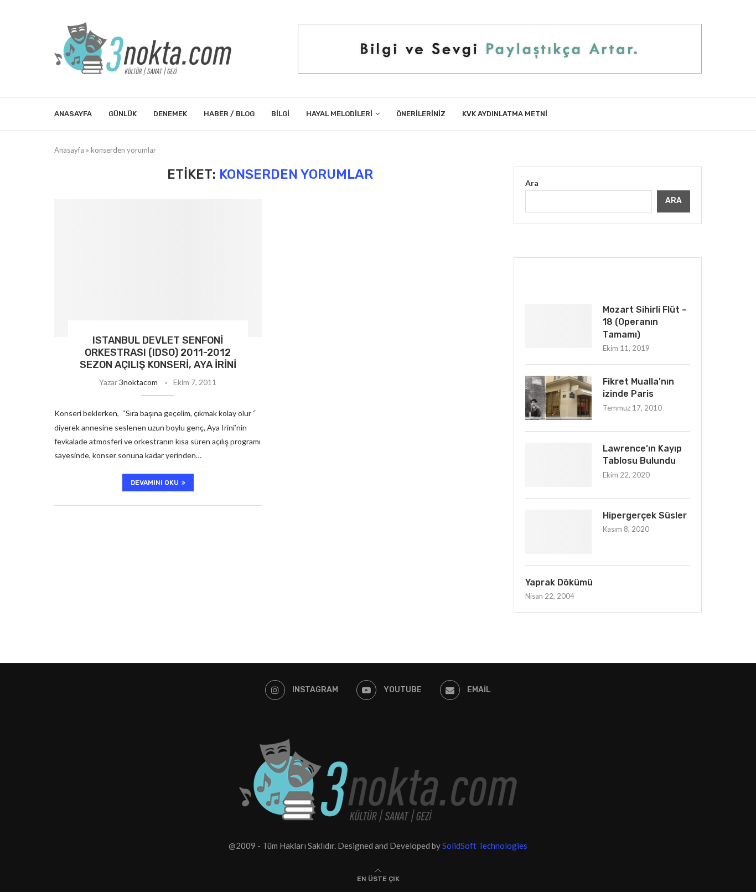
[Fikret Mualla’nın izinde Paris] (558, 398)
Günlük (122, 114)
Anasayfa (73, 114)
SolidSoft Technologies (484, 845)
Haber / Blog (229, 114)
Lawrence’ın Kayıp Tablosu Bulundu (642, 454)
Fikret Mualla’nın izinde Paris (638, 387)
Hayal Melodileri (339, 114)
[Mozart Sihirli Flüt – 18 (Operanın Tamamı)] (558, 326)
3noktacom (138, 382)
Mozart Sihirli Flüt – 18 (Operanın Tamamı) (645, 322)
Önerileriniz (421, 114)
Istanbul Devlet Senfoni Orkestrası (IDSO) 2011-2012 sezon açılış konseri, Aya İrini (158, 352)
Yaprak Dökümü (559, 582)
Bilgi (280, 114)
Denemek (170, 114)
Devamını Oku (155, 482)
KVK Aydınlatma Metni (504, 114)
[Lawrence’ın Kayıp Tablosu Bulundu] (558, 465)
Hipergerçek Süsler (645, 515)
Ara (531, 183)
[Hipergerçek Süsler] (558, 532)
